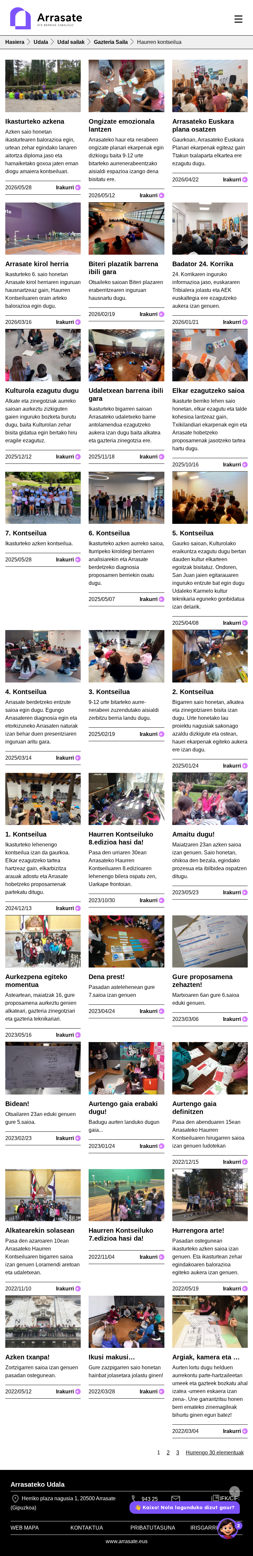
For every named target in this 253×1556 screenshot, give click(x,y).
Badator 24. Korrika (202, 264)
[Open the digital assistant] (227, 1528)
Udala (41, 42)
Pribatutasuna (152, 1528)
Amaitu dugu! (193, 834)
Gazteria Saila (111, 42)
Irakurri (67, 187)
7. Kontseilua (25, 533)
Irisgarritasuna (214, 1528)
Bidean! (17, 1103)
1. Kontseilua (25, 834)
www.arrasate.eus (127, 1541)
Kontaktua (86, 1528)
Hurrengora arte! (198, 1230)
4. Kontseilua (25, 691)
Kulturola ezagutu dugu (42, 390)
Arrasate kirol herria (37, 264)
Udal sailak (71, 42)
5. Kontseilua (192, 533)
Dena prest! (107, 976)
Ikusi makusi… (112, 1357)
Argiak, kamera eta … (206, 1357)
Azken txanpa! (27, 1357)
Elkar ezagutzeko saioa (208, 390)
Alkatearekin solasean (39, 1230)
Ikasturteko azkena (34, 121)
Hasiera (14, 42)
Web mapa (25, 1528)
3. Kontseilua (109, 691)
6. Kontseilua (109, 533)
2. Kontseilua (192, 691)
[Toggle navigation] (238, 19)
